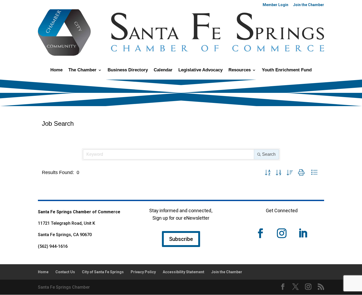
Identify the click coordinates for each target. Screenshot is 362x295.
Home (56, 70)
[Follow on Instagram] (281, 233)
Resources (239, 70)
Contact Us (65, 272)
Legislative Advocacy (200, 70)
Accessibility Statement (183, 272)
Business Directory (128, 70)
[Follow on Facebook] (260, 233)
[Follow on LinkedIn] (302, 233)
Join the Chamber (308, 5)
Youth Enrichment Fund (287, 70)
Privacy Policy (143, 272)
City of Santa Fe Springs (103, 272)
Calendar (163, 70)
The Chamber (82, 70)
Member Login (275, 5)
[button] (267, 172)
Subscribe (181, 239)
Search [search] (269, 154)
